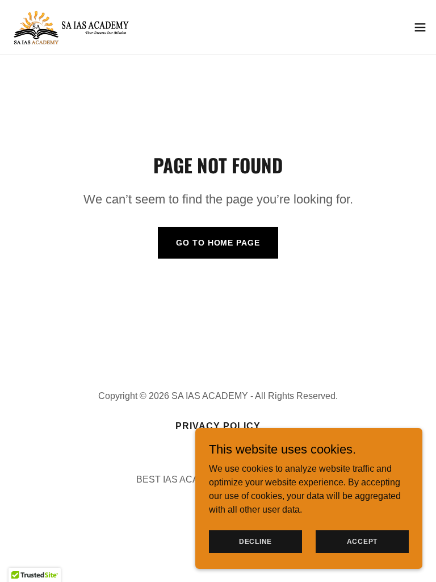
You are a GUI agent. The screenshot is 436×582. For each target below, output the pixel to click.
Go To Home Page (217, 242)
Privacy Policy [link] (218, 426)
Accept (362, 541)
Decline (255, 541)
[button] (420, 27)
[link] (72, 27)
